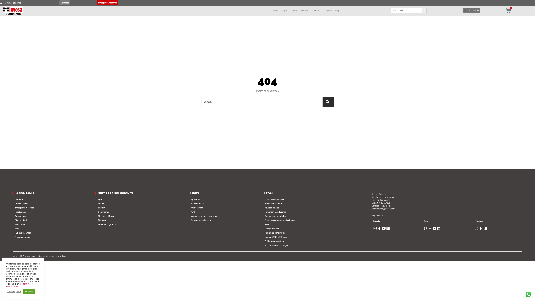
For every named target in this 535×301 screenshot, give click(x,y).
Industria (102, 203)
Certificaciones (21, 203)
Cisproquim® (21, 220)
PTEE (267, 224)
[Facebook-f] (379, 228)
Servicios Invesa (198, 203)
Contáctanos (20, 216)
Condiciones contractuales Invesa (280, 220)
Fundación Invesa (23, 233)
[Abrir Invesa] (279, 11)
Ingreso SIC (196, 199)
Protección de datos (274, 203)
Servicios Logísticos (107, 224)
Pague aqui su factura (201, 220)
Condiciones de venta (274, 199)
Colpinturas (103, 212)
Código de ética (272, 229)
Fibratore (102, 220)
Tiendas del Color (106, 216)
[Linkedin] (388, 228)
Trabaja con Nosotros (24, 208)
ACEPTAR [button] (29, 291)
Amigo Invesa (197, 208)
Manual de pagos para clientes (204, 216)
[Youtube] (384, 228)
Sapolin (101, 208)
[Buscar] (328, 102)
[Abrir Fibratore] (321, 11)
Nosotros (19, 199)
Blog (17, 229)
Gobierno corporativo (274, 241)
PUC (193, 212)
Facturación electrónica (275, 216)
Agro (100, 199)
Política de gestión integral (277, 245)
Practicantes (20, 212)
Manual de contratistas (275, 233)
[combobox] (261, 102)
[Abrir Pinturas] (309, 11)
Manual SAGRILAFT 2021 (276, 237)
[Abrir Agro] (287, 11)
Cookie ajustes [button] (14, 291)
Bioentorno (20, 224)
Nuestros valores (22, 237)
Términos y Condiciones (275, 212)
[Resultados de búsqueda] (261, 108)
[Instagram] (375, 228)
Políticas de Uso (272, 208)
